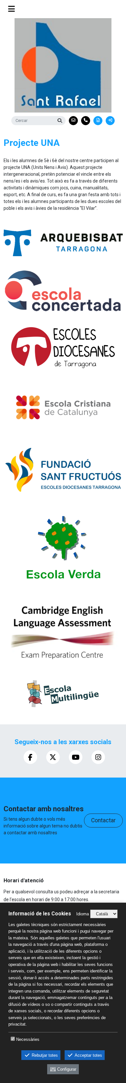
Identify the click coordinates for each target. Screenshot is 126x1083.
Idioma (82, 913)
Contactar (103, 820)
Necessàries (27, 1039)
